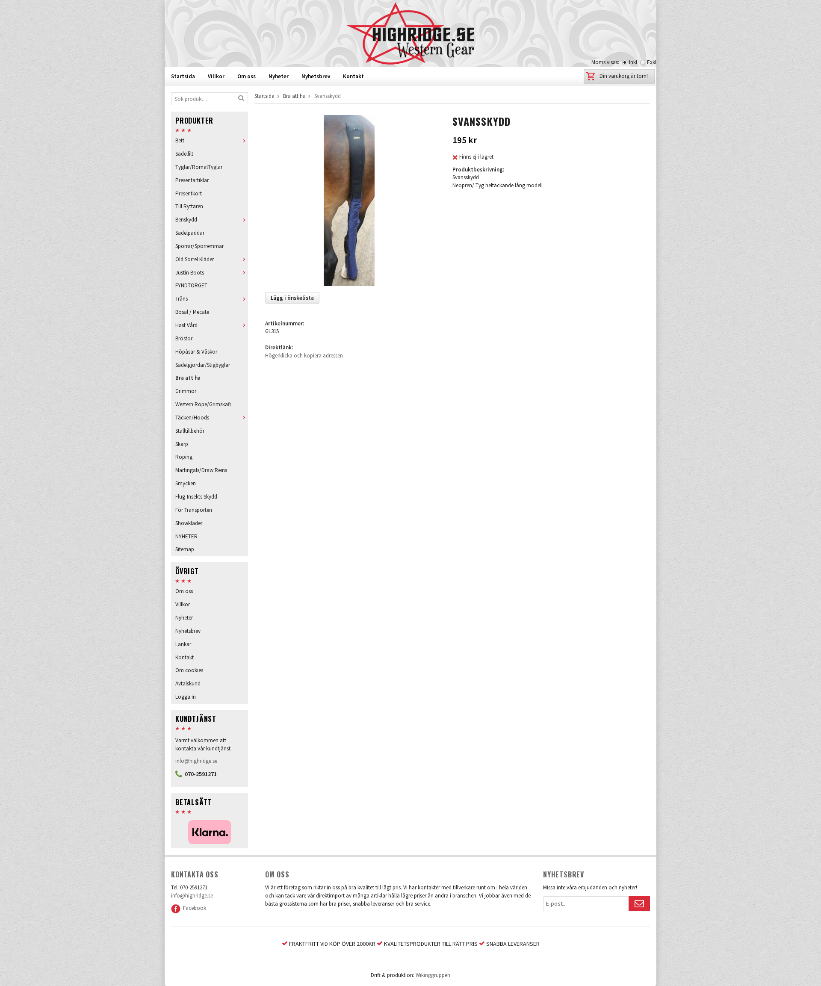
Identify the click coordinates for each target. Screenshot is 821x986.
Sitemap (184, 549)
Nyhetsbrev (315, 76)
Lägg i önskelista (292, 297)
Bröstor (183, 338)
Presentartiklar (192, 180)
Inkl (633, 62)
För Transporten (193, 510)
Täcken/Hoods (192, 417)
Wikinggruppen (433, 975)
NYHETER (186, 536)
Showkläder (188, 523)
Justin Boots (189, 272)
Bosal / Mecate (192, 312)
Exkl (651, 62)
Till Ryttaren (189, 206)
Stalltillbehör (189, 430)
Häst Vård (186, 325)
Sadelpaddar (189, 232)
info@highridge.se (196, 761)
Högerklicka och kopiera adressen (304, 355)
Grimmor (185, 391)
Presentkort (188, 193)
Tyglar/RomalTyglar (198, 167)
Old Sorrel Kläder (194, 259)
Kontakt (353, 76)
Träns (181, 298)
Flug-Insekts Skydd (196, 496)
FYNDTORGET (191, 285)
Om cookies (189, 670)
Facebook (193, 908)
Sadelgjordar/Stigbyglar (202, 365)
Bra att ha (188, 377)
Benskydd (186, 219)
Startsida (183, 76)
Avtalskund (188, 683)
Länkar (183, 644)
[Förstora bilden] (349, 200)
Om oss (246, 76)
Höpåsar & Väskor (196, 351)
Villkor (216, 76)
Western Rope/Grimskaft (203, 404)
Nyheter (279, 76)
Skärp (181, 444)
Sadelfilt (184, 153)
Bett (179, 140)
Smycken (185, 483)
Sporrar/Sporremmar (199, 246)
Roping (183, 457)
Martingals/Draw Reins (201, 470)
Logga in (185, 696)
